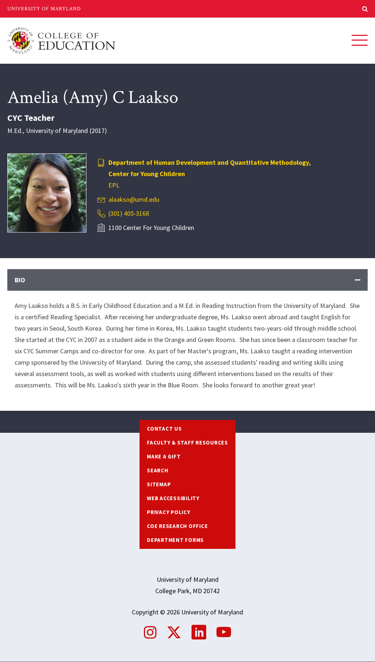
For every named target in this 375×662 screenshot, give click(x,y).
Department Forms (175, 539)
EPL (113, 185)
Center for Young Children (146, 174)
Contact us (164, 428)
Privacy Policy (168, 512)
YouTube (223, 632)
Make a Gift (164, 456)
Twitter (174, 632)
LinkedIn (199, 632)
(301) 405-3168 (128, 213)
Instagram (150, 632)
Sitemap (159, 484)
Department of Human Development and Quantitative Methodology (208, 162)
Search (157, 470)
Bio (20, 280)
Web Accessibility (173, 498)
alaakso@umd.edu (133, 199)
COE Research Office (177, 525)
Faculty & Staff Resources (187, 442)
